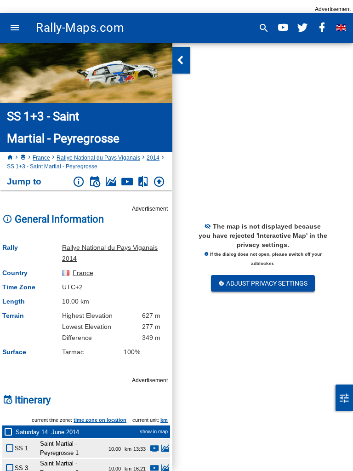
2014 (153, 158)
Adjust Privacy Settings (266, 283)
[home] (10, 158)
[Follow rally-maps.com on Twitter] (302, 28)
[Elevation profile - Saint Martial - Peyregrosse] (165, 449)
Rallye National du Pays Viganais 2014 (110, 253)
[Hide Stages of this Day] (10, 431)
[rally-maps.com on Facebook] (321, 28)
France (41, 158)
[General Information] (79, 182)
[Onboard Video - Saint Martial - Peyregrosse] (154, 449)
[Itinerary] (95, 182)
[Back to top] (159, 182)
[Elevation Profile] (111, 182)
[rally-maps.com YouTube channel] (283, 28)
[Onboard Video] (127, 182)
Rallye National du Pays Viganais (98, 158)
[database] (23, 158)
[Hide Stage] (11, 446)
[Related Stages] (143, 182)
